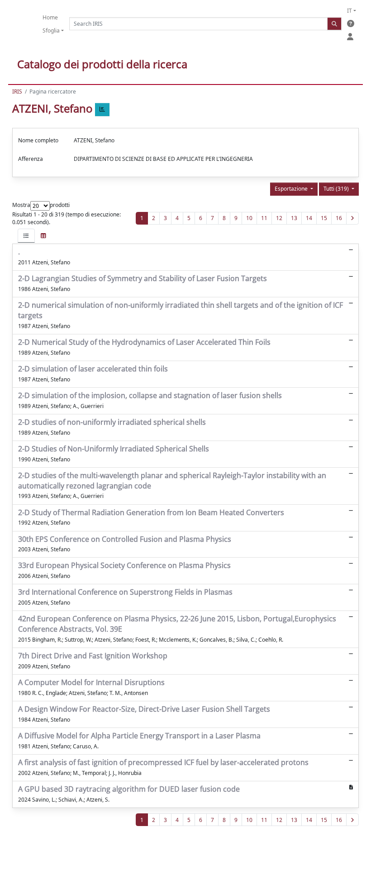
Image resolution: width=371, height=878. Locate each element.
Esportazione (292, 189)
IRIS (17, 91)
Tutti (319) (336, 189)
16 (339, 218)
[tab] (26, 236)
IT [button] (349, 10)
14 (309, 218)
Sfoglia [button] (51, 30)
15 (324, 218)
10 (249, 218)
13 (294, 218)
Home (50, 17)
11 (264, 218)
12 (279, 218)
